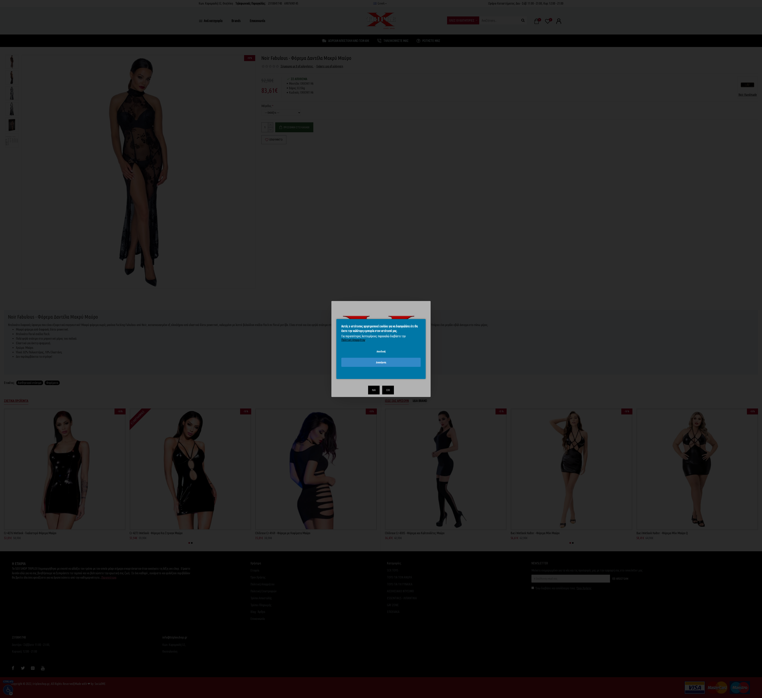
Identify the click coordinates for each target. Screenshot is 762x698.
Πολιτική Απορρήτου (353, 340)
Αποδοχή (381, 351)
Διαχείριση (381, 362)
